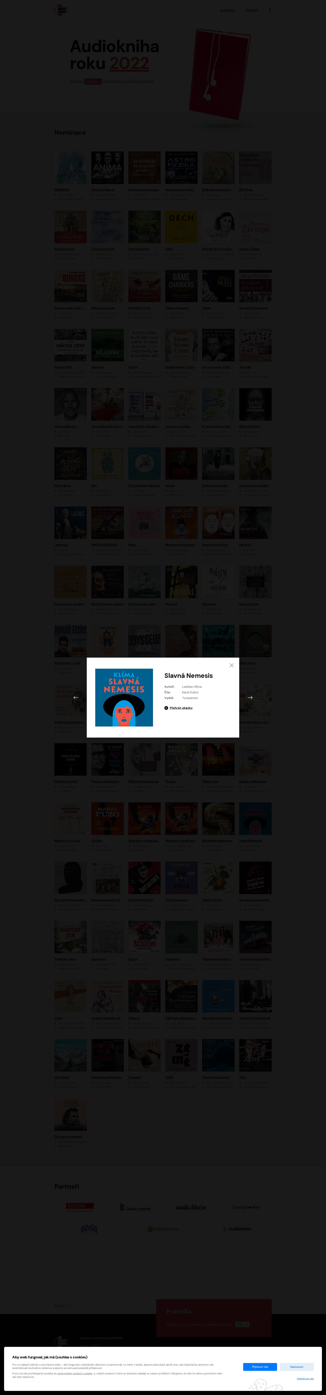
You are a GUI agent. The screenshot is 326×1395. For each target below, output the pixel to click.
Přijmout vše (260, 1367)
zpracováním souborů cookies (74, 1373)
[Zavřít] (231, 665)
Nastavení (296, 1367)
